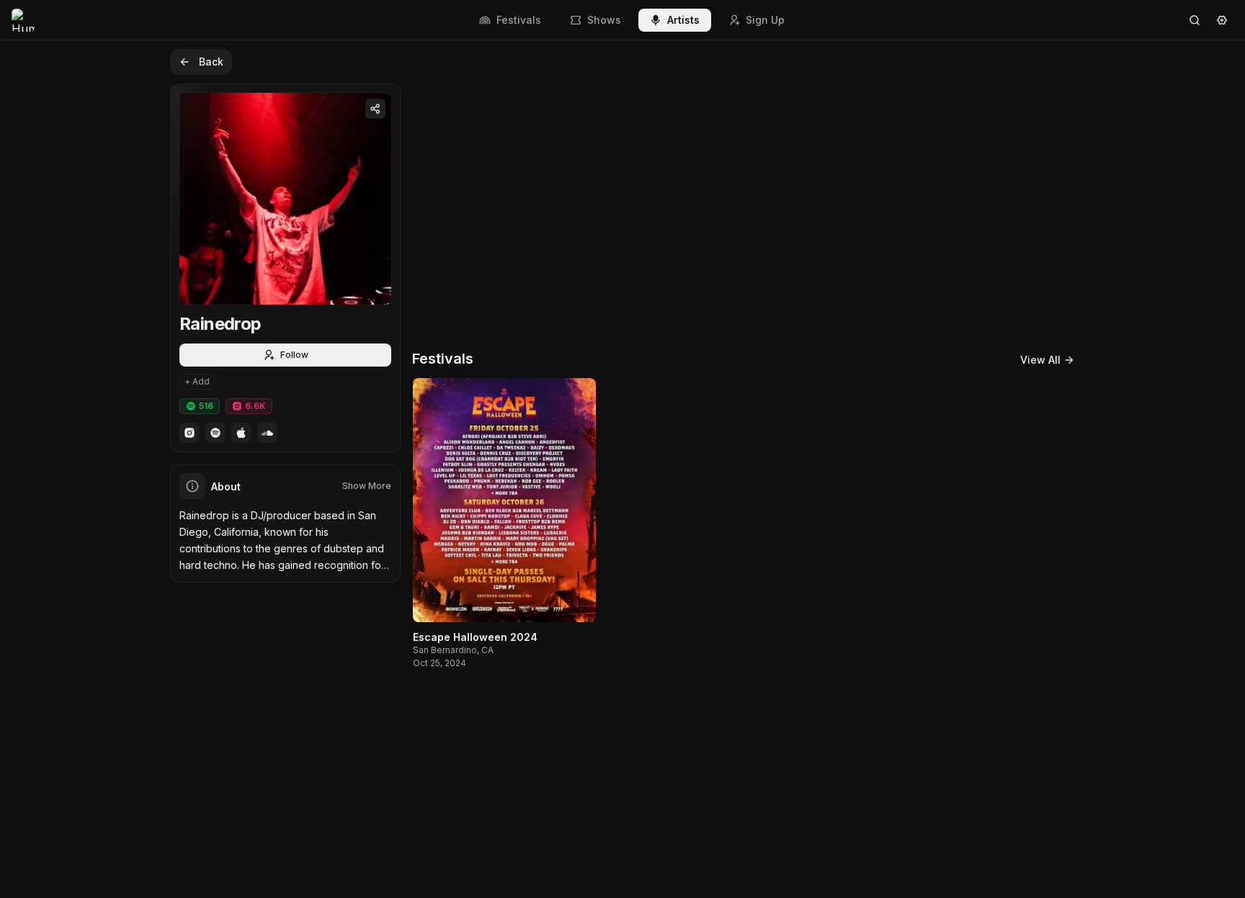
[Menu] (1221, 20)
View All (1040, 360)
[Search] (1194, 20)
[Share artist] (375, 109)
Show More (366, 485)
